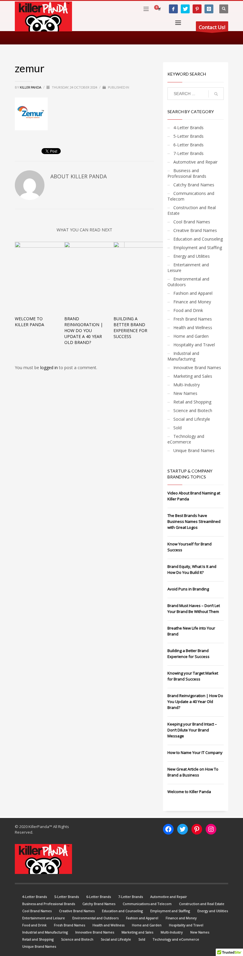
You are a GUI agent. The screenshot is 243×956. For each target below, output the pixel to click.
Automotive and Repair (195, 162)
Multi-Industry (186, 384)
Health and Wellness (192, 327)
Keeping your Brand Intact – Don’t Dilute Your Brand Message (192, 730)
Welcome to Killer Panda (29, 321)
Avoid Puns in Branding (188, 589)
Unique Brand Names (194, 450)
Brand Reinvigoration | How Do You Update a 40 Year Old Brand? (83, 330)
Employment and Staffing (197, 247)
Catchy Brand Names (193, 185)
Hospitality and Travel (194, 345)
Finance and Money (192, 302)
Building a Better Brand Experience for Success (130, 327)
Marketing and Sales (192, 376)
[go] (216, 94)
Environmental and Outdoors (188, 281)
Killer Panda (31, 87)
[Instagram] (208, 8)
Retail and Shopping (192, 402)
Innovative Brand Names (197, 367)
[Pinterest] (197, 8)
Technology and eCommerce (185, 439)
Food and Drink (188, 310)
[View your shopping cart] (159, 8)
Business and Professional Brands (186, 173)
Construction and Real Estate (191, 210)
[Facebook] (173, 8)
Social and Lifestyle (191, 419)
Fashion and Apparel (192, 293)
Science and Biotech (192, 410)
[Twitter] (185, 8)
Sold (177, 427)
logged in (49, 367)
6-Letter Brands (188, 145)
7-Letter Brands (188, 153)
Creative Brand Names (195, 230)
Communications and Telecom (190, 196)
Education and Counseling (198, 239)
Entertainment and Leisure (188, 267)
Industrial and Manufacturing (183, 356)
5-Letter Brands (188, 136)
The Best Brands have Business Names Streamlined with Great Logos (193, 521)
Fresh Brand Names (192, 319)
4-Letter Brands (188, 127)
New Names (185, 393)
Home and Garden (191, 336)
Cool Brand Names (191, 222)
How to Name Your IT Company (195, 752)
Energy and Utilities (191, 256)
